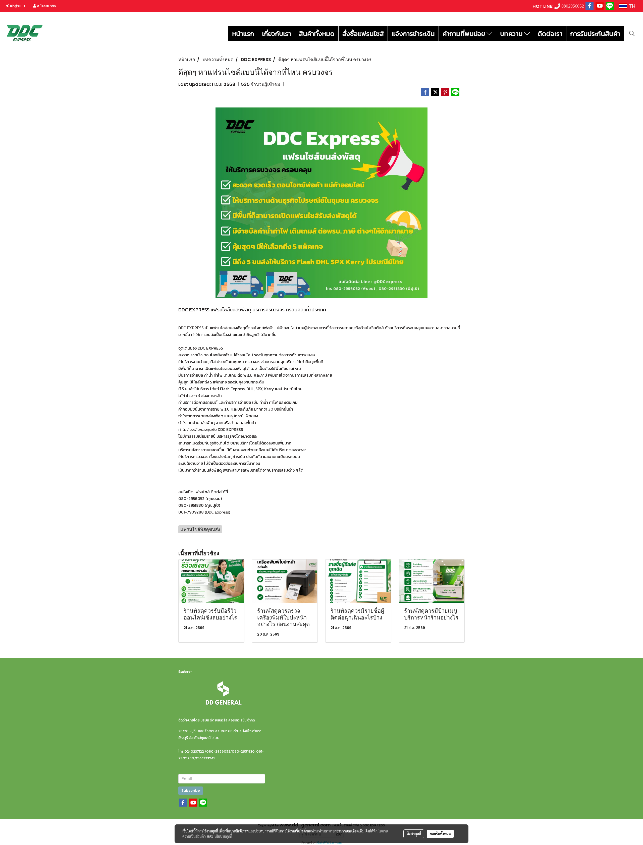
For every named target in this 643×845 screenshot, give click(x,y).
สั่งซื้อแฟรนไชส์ (363, 33)
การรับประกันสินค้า (595, 33)
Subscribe (190, 790)
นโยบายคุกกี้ (223, 836)
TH (631, 6)
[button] (631, 33)
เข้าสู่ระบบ (17, 6)
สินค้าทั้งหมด (317, 33)
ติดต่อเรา (550, 33)
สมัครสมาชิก (46, 6)
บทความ (512, 33)
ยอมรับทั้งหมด (440, 833)
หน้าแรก (243, 33)
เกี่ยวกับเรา (276, 33)
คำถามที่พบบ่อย (465, 33)
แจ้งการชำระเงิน (413, 33)
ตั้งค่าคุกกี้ (414, 833)
